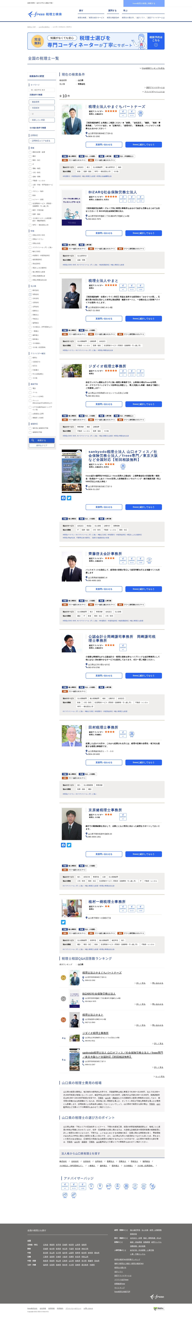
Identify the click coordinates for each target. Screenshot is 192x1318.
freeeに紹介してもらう (144, 144)
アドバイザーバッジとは (154, 92)
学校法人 (134, 1161)
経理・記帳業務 (156, 1230)
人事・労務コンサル (137, 1254)
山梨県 (71, 1253)
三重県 (45, 1257)
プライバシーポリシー (73, 1308)
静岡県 (90, 1253)
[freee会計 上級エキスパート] (73, 1186)
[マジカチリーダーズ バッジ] (152, 1186)
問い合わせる (157, 983)
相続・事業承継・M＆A (152, 1238)
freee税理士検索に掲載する (144, 3)
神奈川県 (85, 1249)
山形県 (77, 1245)
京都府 (58, 1257)
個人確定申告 (135, 1230)
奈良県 (77, 1257)
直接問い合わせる (104, 144)
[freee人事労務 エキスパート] (82, 1186)
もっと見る (160, 1076)
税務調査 (146, 1242)
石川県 (58, 1253)
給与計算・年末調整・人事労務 (142, 1250)
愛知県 (96, 1253)
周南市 (115, 1098)
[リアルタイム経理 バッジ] (143, 1186)
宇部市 (152, 1104)
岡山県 (58, 1261)
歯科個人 (103, 1166)
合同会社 (98, 1161)
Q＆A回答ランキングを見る (153, 68)
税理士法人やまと (92, 1014)
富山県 (52, 1253)
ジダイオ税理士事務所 (95, 1033)
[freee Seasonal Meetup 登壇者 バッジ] (108, 1186)
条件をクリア (41, 445)
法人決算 (145, 1230)
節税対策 (133, 1234)
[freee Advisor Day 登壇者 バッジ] (100, 1186)
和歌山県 (85, 1257)
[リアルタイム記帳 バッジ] (135, 1186)
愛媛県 (90, 1261)
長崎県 (58, 1265)
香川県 (84, 1261)
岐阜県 (84, 1253)
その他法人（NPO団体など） (71, 1166)
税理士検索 (82, 18)
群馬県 (58, 1249)
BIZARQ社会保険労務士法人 (99, 993)
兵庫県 (71, 1257)
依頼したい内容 (38, 120)
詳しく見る (141, 983)
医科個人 (115, 1166)
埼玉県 (64, 1249)
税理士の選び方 (128, 18)
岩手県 (58, 1245)
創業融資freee (119, 1284)
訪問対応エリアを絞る (41, 141)
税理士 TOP (31, 27)
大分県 (71, 1265)
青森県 (52, 1245)
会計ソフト (140, 18)
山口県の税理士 (44, 27)
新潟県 (45, 1253)
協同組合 (146, 1161)
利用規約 (60, 1308)
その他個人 (128, 1166)
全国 (29, 1241)
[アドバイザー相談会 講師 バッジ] (117, 1186)
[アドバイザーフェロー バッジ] (65, 1195)
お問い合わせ (88, 1308)
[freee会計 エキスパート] (65, 1186)
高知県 (96, 1261)
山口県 (71, 1261)
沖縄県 (92, 1265)
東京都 (77, 1249)
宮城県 (64, 1245)
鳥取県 (45, 1261)
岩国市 (84, 1142)
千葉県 (71, 1249)
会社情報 (43, 1308)
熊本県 (64, 1265)
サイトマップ (119, 1288)
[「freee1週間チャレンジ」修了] (126, 1186)
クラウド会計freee (121, 1280)
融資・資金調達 (136, 1242)
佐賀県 (52, 1265)
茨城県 (45, 1249)
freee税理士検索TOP (122, 1292)
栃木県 (52, 1249)
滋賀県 (52, 1257)
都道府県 (35, 102)
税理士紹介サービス (96, 18)
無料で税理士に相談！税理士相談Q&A (129, 1264)
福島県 (84, 1245)
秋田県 (71, 1245)
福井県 (64, 1253)
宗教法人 (122, 1161)
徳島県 (77, 1261)
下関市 (100, 1098)
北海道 (45, 1245)
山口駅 (99, 1142)
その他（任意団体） (145, 1166)
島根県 (52, 1261)
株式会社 (63, 1161)
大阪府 (64, 1257)
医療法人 (110, 1161)
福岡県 (45, 1265)
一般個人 (91, 1166)
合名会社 (75, 1161)
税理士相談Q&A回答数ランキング (127, 1259)
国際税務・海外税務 (137, 1246)
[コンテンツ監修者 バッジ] (73, 1195)
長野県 (77, 1253)
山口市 (108, 1098)
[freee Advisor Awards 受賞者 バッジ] (91, 1186)
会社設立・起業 (136, 1238)
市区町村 (35, 108)
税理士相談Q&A (113, 18)
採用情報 (51, 1308)
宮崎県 (77, 1265)
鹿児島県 (85, 1265)
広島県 (64, 1261)
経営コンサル (156, 1242)
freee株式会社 (32, 1308)
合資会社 (87, 1161)
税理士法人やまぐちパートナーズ (102, 972)
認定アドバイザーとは (156, 18)
